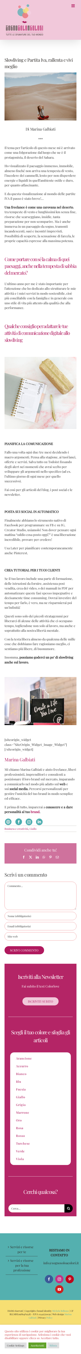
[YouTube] (59, 1289)
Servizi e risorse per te (22, 1249)
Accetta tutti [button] (37, 1345)
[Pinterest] (70, 1279)
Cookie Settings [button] (15, 1345)
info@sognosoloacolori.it (61, 1263)
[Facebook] (49, 1279)
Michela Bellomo (60, 1310)
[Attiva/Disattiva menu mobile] (73, 6)
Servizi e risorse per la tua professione (22, 1265)
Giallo (33, 829)
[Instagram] (59, 1279)
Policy (49, 1317)
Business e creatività (16, 829)
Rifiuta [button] (53, 1345)
